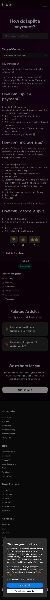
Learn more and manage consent (20, 579)
